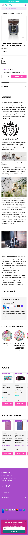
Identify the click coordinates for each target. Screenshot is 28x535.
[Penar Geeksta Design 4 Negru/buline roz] (20, 378)
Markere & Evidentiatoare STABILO (19, 346)
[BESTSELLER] (7, 335)
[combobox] (14, 8)
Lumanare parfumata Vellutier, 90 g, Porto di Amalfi (12, 13)
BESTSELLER (6, 344)
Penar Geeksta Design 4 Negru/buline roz (19, 388)
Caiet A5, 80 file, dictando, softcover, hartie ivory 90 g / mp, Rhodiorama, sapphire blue (20, 438)
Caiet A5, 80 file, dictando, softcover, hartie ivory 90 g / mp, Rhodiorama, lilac (7, 438)
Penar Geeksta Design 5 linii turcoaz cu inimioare (6, 389)
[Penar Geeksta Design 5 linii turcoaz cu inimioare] (7, 378)
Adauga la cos (19, 76)
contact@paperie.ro (6, 475)
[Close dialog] (25, 521)
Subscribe (14, 531)
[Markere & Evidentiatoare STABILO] (19, 335)
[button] (22, 5)
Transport (6, 69)
